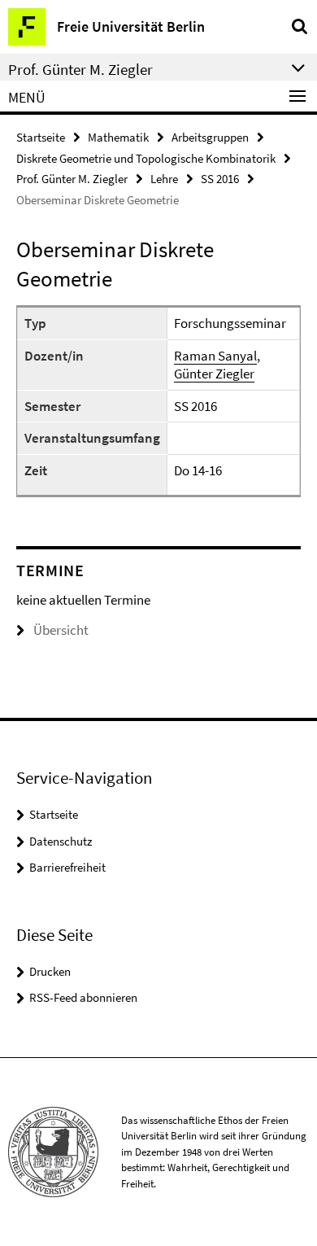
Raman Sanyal (215, 356)
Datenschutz (60, 841)
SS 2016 (220, 178)
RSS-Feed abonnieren (83, 997)
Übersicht (61, 630)
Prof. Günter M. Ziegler (72, 178)
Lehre (164, 178)
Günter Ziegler (214, 374)
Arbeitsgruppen (210, 137)
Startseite (40, 137)
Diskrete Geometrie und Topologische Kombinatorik (146, 158)
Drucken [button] (50, 971)
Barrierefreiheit (67, 867)
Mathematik (118, 137)
